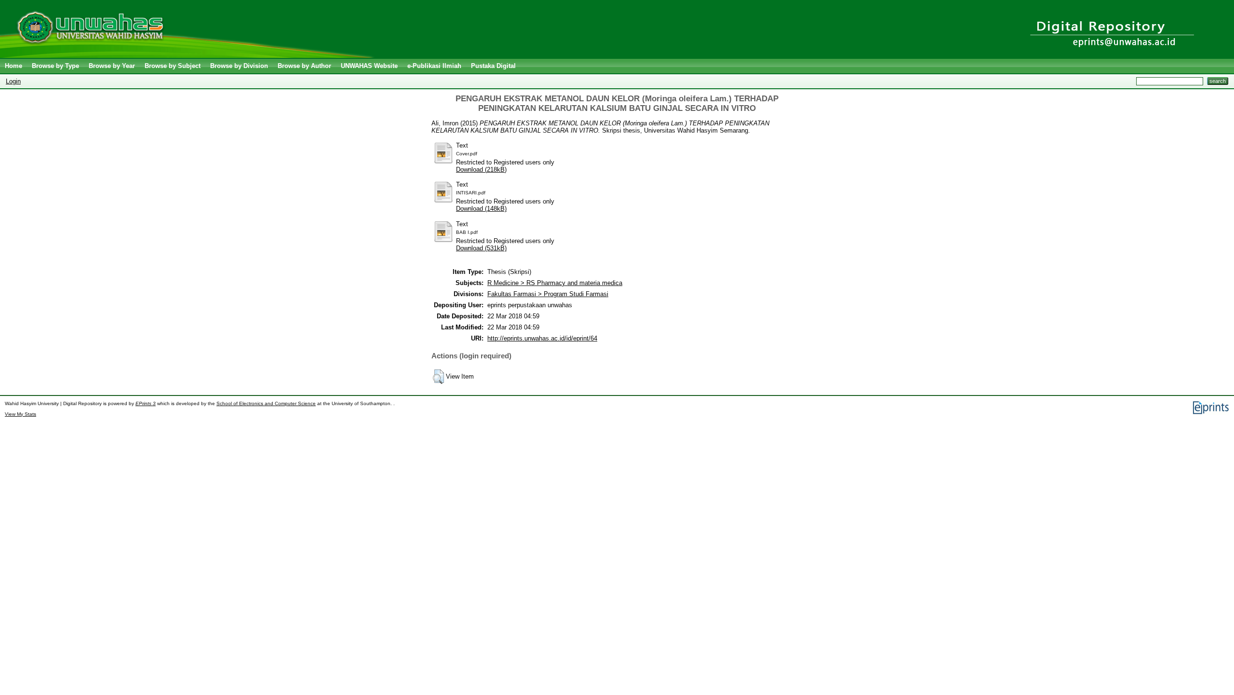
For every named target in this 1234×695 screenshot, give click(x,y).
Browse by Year (112, 65)
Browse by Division (239, 65)
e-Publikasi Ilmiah (434, 65)
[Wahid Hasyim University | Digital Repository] (189, 55)
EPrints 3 (145, 403)
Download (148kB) (481, 208)
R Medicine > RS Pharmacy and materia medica (554, 282)
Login (13, 81)
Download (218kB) (481, 169)
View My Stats (20, 414)
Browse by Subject (173, 65)
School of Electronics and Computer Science (266, 403)
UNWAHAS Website (369, 65)
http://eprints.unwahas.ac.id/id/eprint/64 (542, 338)
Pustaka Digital (493, 65)
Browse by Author (304, 65)
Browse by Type (55, 65)
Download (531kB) (481, 248)
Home (13, 65)
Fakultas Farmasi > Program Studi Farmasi (547, 294)
